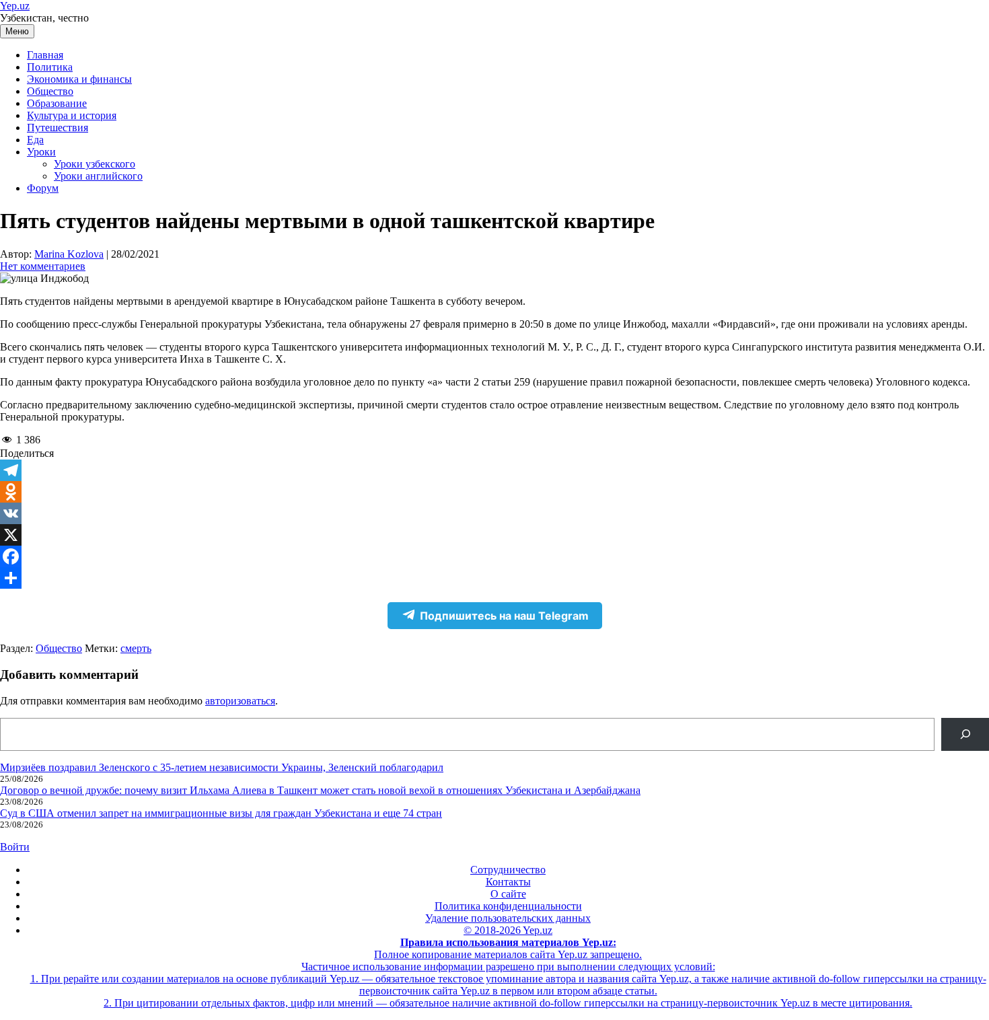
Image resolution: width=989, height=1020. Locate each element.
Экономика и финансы (79, 79)
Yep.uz (15, 5)
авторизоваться (240, 700)
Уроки (41, 151)
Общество (50, 91)
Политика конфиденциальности (508, 906)
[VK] (494, 513)
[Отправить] (494, 578)
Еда (35, 139)
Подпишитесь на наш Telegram (504, 615)
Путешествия (57, 127)
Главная (45, 55)
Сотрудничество (508, 869)
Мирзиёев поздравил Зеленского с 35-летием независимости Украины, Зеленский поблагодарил (221, 767)
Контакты (508, 881)
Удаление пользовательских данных (508, 918)
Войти (15, 846)
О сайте (508, 894)
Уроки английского (98, 176)
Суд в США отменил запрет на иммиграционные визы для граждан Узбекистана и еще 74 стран (221, 813)
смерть (135, 648)
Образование (57, 103)
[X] (494, 535)
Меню (17, 31)
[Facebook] (494, 556)
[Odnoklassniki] (494, 492)
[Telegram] (494, 470)
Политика (50, 67)
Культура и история (71, 115)
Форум (43, 188)
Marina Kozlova (69, 254)
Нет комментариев (42, 266)
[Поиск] (965, 734)
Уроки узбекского (94, 164)
